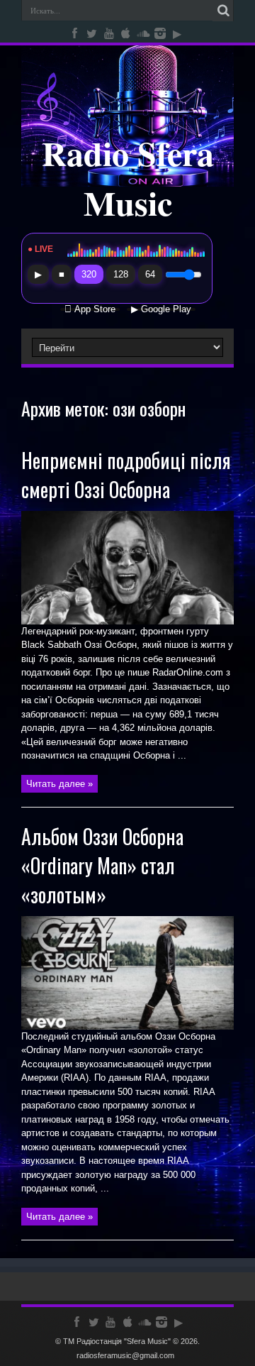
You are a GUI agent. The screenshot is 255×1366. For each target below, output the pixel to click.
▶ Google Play (161, 309)
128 (120, 274)
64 (150, 274)
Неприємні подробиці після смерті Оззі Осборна (126, 475)
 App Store (89, 309)
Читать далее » (59, 783)
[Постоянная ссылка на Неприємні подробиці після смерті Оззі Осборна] (127, 621)
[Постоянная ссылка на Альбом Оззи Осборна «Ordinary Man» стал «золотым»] (127, 1026)
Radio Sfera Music (128, 177)
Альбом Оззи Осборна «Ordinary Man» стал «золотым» (102, 865)
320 (88, 274)
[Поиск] (223, 10)
